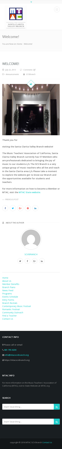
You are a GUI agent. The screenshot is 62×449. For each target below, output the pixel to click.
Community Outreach (12, 312)
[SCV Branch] (15, 18)
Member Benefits (10, 284)
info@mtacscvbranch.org (17, 355)
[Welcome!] (31, 109)
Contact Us (7, 318)
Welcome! (10, 63)
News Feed (7, 290)
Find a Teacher (9, 315)
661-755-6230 (10, 349)
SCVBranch (31, 254)
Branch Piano (8, 287)
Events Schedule (10, 296)
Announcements (12, 74)
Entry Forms (8, 299)
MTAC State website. (30, 192)
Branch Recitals (9, 303)
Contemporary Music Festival (16, 306)
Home (19, 44)
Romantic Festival (11, 309)
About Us (6, 280)
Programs (7, 293)
